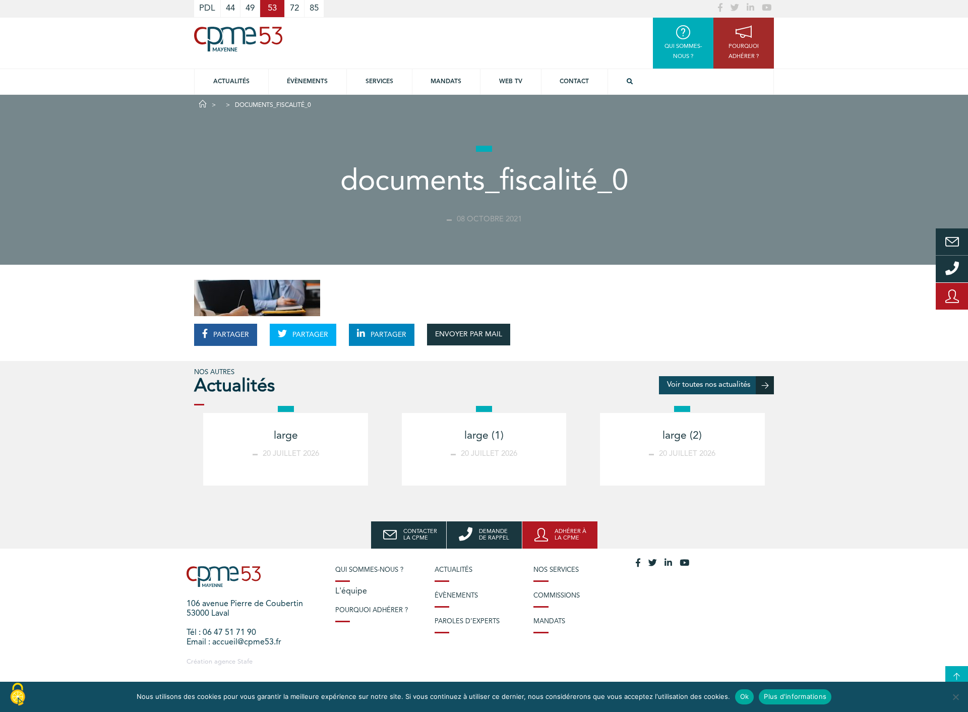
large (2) (682, 436)
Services (379, 82)
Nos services (556, 570)
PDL (207, 8)
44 (230, 8)
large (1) (484, 436)
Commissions (556, 595)
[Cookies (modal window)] (17, 695)
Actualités (231, 82)
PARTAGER (230, 334)
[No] (955, 697)
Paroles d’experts (467, 621)
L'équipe (351, 591)
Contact (574, 82)
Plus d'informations (795, 696)
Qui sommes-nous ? (369, 570)
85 (314, 8)
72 (294, 8)
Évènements (307, 82)
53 (272, 8)
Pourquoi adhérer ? (371, 610)
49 (250, 8)
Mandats (446, 82)
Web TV (510, 82)
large (286, 436)
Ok (744, 696)
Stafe (245, 662)
